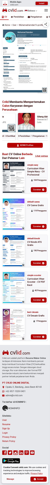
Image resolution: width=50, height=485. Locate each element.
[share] (46, 24)
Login (5, 432)
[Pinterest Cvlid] (26, 452)
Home (7, 25)
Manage (10, 479)
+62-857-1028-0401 (16, 391)
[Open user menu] (46, 10)
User (14, 25)
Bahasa (31, 11)
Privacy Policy (9, 437)
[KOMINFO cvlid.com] (11, 408)
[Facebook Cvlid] (4, 452)
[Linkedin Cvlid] (21, 452)
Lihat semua (41, 156)
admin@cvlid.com (14, 395)
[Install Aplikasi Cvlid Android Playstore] (11, 460)
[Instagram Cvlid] (15, 452)
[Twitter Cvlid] (10, 452)
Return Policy (8, 441)
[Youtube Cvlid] (32, 452)
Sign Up (6, 428)
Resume (6, 424)
